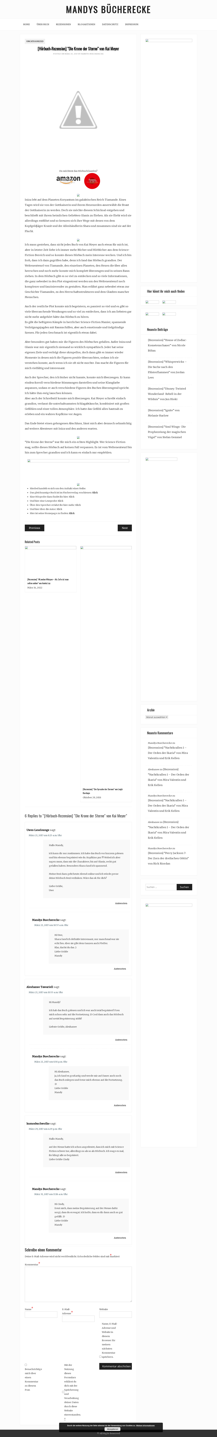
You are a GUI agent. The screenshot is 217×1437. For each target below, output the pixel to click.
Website (103, 1309)
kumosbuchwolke (38, 1123)
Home (26, 24)
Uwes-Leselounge (38, 830)
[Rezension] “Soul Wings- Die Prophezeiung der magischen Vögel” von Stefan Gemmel (167, 432)
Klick (95, 492)
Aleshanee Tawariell (40, 987)
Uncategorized (35, 41)
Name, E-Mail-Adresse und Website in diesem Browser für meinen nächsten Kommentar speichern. (110, 1340)
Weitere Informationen (145, 1425)
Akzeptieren (112, 1429)
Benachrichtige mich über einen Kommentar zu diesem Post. (33, 1379)
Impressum (131, 24)
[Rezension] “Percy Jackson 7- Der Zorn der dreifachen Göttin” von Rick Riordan (168, 858)
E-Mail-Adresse (67, 1311)
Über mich (43, 24)
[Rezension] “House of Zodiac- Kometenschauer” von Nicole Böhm (167, 345)
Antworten (121, 903)
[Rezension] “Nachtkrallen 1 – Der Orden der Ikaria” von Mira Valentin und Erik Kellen (168, 753)
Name (29, 1309)
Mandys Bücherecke (108, 9)
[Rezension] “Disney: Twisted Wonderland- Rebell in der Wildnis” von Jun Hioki (167, 394)
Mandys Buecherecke (92, 54)
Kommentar (32, 1264)
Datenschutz (110, 24)
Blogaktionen (86, 24)
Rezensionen (63, 24)
